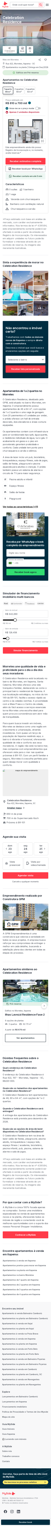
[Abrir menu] (47, 4)
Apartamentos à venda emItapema (19, 1260)
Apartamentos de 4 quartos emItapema (21, 1294)
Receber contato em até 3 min (27, 176)
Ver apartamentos (25, 1038)
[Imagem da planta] (25, 131)
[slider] (15, 620)
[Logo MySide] (5, 4)
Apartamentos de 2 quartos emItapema (21, 1285)
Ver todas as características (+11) (20, 506)
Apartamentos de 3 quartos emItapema (21, 1289)
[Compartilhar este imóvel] (39, 59)
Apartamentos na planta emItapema (20, 1270)
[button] (25, 293)
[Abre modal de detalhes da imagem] (18, 286)
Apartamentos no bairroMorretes (18, 1275)
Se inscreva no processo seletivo (20, 1482)
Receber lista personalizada (25, 369)
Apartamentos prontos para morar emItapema (24, 1265)
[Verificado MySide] (29, 103)
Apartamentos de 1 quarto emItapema (20, 1280)
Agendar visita (25, 875)
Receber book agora (25, 572)
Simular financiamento (25, 650)
